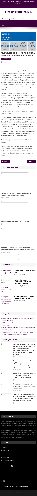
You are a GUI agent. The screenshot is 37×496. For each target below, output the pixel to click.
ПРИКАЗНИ (22, 494)
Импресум (11, 1)
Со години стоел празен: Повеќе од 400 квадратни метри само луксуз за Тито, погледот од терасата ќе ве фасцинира (24, 364)
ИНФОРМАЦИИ (6, 59)
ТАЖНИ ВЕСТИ (31, 494)
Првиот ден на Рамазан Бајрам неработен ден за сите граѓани (32, 161)
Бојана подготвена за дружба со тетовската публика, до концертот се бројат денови (24, 375)
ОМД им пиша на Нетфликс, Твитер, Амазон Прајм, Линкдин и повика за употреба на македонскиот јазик (17, 248)
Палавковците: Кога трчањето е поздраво (6, 161)
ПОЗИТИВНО (7, 494)
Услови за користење (28, 1)
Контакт (19, 3)
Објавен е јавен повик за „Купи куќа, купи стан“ (15, 221)
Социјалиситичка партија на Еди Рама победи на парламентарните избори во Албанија (16, 194)
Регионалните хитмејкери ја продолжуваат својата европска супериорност (24, 386)
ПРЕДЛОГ (15, 494)
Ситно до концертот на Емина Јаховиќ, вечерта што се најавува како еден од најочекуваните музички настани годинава (24, 397)
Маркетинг (18, 1)
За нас (4, 1)
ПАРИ (24, 492)
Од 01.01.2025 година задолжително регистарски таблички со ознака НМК (22, 281)
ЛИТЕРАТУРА (17, 492)
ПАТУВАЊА (31, 492)
